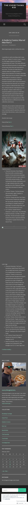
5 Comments (12, 45)
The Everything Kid (14, 6)
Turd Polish (5, 438)
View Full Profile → (7, 403)
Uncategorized (6, 442)
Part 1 (10, 122)
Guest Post (5, 417)
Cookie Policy (7, 498)
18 (10, 464)
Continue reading (7, 349)
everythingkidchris (8, 390)
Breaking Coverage (7, 413)
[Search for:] (14, 490)
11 (10, 462)
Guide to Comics (6, 422)
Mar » (6, 471)
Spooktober (5, 430)
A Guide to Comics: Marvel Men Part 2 (13, 41)
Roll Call (4, 426)
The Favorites (5, 434)
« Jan (3, 471)
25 (10, 466)
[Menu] (4, 24)
